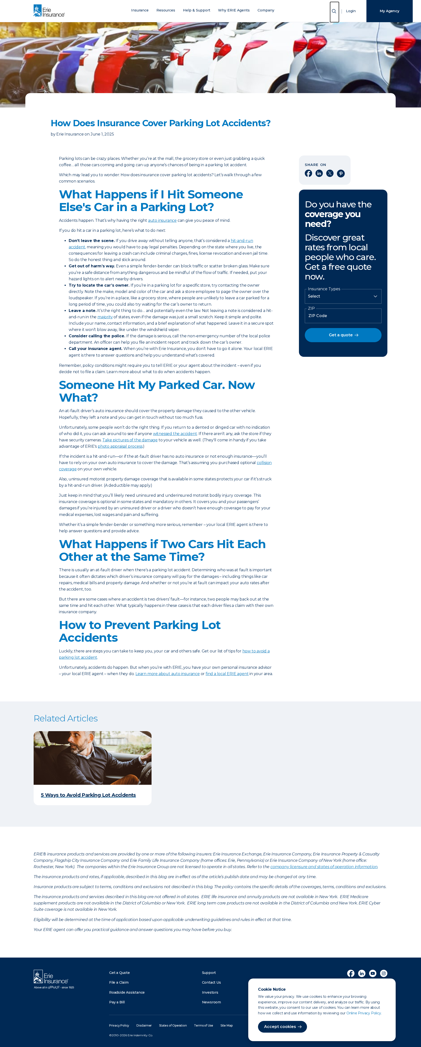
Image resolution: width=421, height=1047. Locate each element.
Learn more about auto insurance (167, 673)
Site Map (226, 1025)
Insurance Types (324, 289)
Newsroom (211, 1002)
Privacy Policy (119, 1025)
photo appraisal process (120, 446)
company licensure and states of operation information (323, 866)
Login (351, 11)
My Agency (389, 11)
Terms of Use (203, 1025)
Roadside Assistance (127, 992)
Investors (210, 992)
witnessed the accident (175, 433)
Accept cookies (280, 1026)
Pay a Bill (117, 1002)
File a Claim (119, 982)
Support (209, 972)
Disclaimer (144, 1025)
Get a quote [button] (341, 335)
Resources (165, 10)
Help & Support (196, 10)
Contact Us (211, 982)
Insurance (140, 10)
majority (105, 317)
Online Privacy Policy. (364, 1013)
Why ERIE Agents (234, 10)
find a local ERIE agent (227, 673)
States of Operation (173, 1025)
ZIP (311, 308)
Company (266, 10)
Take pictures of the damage (130, 440)
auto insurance (162, 220)
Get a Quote (119, 972)
